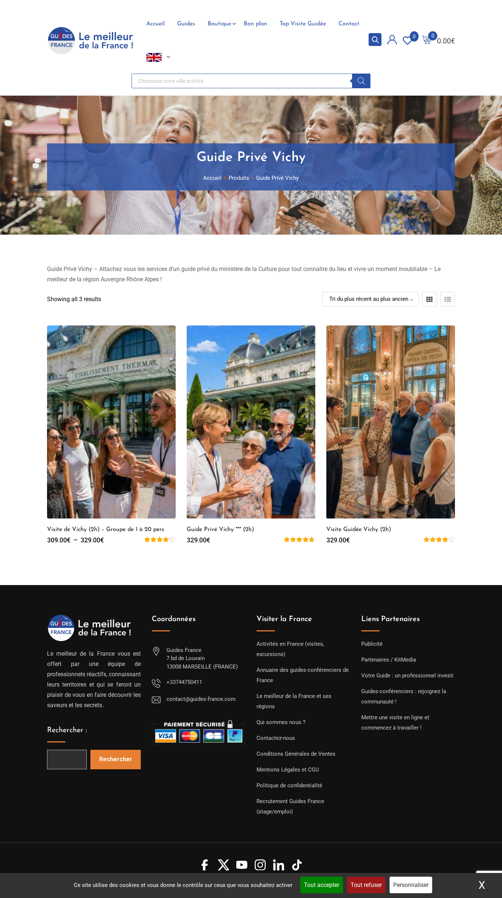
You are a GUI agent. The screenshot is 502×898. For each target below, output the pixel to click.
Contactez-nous (276, 738)
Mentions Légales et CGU (288, 769)
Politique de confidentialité (289, 785)
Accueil (155, 24)
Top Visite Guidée (303, 24)
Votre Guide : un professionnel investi (407, 675)
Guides (186, 24)
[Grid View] (429, 299)
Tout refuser (366, 884)
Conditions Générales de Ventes (296, 754)
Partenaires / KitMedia (388, 659)
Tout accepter (321, 884)
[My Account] (392, 41)
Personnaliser (411, 884)
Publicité (372, 644)
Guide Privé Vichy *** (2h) (220, 529)
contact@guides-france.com (201, 699)
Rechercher (115, 759)
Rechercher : (67, 730)
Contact (348, 24)
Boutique (219, 24)
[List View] (447, 299)
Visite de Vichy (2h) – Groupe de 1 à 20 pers (105, 529)
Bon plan (255, 24)
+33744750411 (184, 682)
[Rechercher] (361, 81)
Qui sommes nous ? (281, 722)
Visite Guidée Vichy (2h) (358, 529)
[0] (426, 40)
